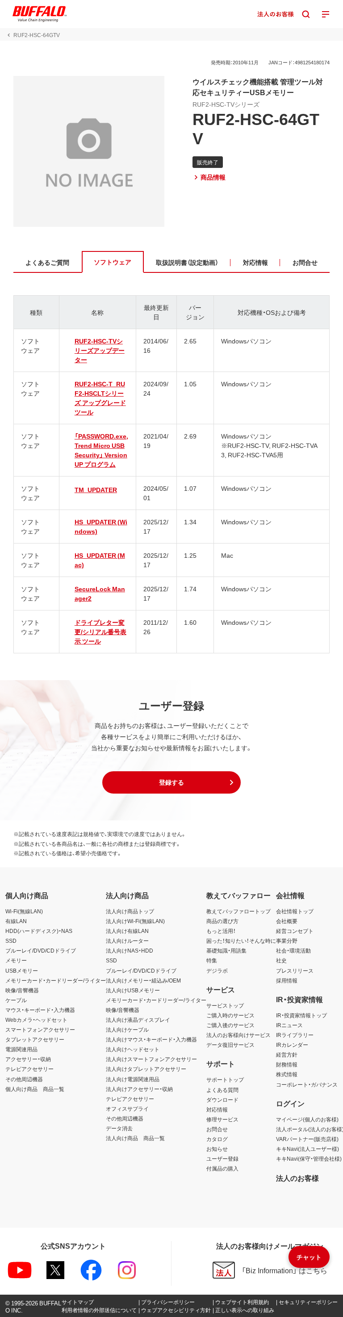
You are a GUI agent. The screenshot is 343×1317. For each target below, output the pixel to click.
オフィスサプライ (127, 1108)
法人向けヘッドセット (132, 1049)
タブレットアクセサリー (34, 1039)
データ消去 (119, 1128)
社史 (281, 960)
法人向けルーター (127, 941)
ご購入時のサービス (230, 1015)
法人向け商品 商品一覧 (135, 1138)
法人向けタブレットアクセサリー (146, 1069)
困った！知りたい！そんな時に (241, 941)
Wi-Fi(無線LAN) (24, 911)
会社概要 (286, 921)
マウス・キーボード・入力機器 (40, 1010)
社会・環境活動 (293, 950)
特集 (211, 960)
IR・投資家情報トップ (301, 1015)
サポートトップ (225, 1079)
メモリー (16, 960)
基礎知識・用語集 (226, 950)
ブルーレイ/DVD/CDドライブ (40, 950)
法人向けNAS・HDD (129, 950)
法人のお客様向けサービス (238, 1035)
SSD (11, 941)
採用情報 (286, 980)
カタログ (217, 1139)
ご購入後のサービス (230, 1025)
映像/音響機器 (22, 990)
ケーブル (16, 1000)
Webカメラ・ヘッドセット (36, 1020)
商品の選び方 (222, 921)
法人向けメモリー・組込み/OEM (143, 980)
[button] (171, 782)
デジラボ (217, 970)
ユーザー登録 (222, 1158)
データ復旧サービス (230, 1045)
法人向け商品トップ (130, 911)
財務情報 (286, 1064)
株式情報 (286, 1074)
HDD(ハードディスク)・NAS (38, 931)
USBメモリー (21, 970)
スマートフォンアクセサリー (40, 1029)
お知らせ (217, 1149)
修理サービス (222, 1119)
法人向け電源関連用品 (132, 1079)
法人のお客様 (297, 1177)
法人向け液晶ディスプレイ (138, 1020)
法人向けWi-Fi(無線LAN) (135, 921)
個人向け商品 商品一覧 (34, 1089)
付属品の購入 (222, 1168)
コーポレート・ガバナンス (307, 1084)
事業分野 (286, 941)
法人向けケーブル (127, 1029)
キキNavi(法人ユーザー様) (307, 1149)
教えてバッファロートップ (238, 911)
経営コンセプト (295, 931)
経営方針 (286, 1054)
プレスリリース (295, 970)
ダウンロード (222, 1099)
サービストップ (225, 1005)
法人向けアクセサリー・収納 (139, 1089)
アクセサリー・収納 (28, 1059)
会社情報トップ (295, 911)
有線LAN (16, 921)
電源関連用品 (21, 1049)
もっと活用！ (221, 931)
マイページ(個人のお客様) (307, 1119)
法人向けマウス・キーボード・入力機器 (151, 1039)
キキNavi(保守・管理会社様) (309, 1158)
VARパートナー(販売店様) (307, 1139)
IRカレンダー (292, 1045)
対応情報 (217, 1109)
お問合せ (217, 1129)
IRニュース (289, 1025)
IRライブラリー (295, 1035)
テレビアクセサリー (29, 1069)
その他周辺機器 (24, 1079)
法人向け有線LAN (127, 931)
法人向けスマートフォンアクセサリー (151, 1059)
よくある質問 (222, 1090)
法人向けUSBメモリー (133, 990)
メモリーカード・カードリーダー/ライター (55, 980)
